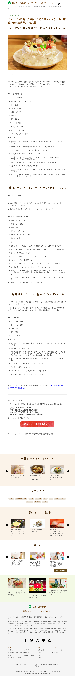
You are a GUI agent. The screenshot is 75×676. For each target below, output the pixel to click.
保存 (45, 499)
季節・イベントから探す (15, 652)
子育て (39, 655)
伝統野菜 (37, 502)
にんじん (38, 499)
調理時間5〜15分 (60, 499)
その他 (39, 658)
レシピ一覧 (26, 650)
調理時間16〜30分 (21, 499)
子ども (45, 502)
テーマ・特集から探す (14, 658)
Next (68, 471)
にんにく (29, 502)
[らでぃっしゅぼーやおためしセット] (37, 424)
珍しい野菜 (11, 655)
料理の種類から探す (28, 655)
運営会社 (37, 666)
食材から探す (26, 652)
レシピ (10, 647)
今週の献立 (11, 650)
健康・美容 (41, 650)
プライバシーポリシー (34, 664)
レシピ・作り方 (18, 6)
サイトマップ (24, 664)
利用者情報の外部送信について (50, 664)
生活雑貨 (40, 652)
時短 (51, 499)
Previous (7, 471)
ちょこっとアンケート (58, 650)
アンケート (55, 647)
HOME (10, 6)
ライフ (39, 647)
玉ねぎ (31, 499)
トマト (11, 499)
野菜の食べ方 (56, 652)
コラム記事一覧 (60, 570)
